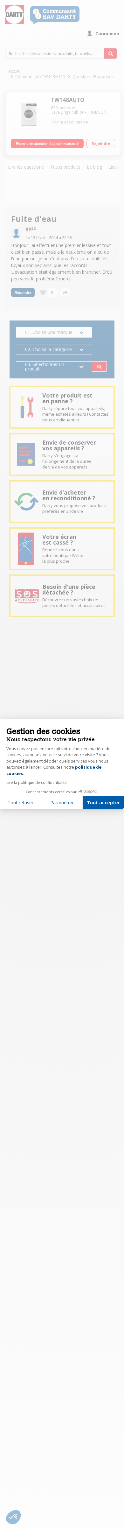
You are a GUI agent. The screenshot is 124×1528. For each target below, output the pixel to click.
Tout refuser (20, 802)
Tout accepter (103, 802)
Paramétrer (62, 802)
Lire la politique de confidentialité (36, 782)
